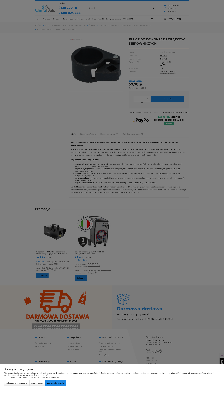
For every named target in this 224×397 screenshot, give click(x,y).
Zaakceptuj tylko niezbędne (16, 383)
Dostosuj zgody (37, 383)
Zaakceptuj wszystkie (55, 383)
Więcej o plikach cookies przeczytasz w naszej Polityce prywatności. (31, 377)
